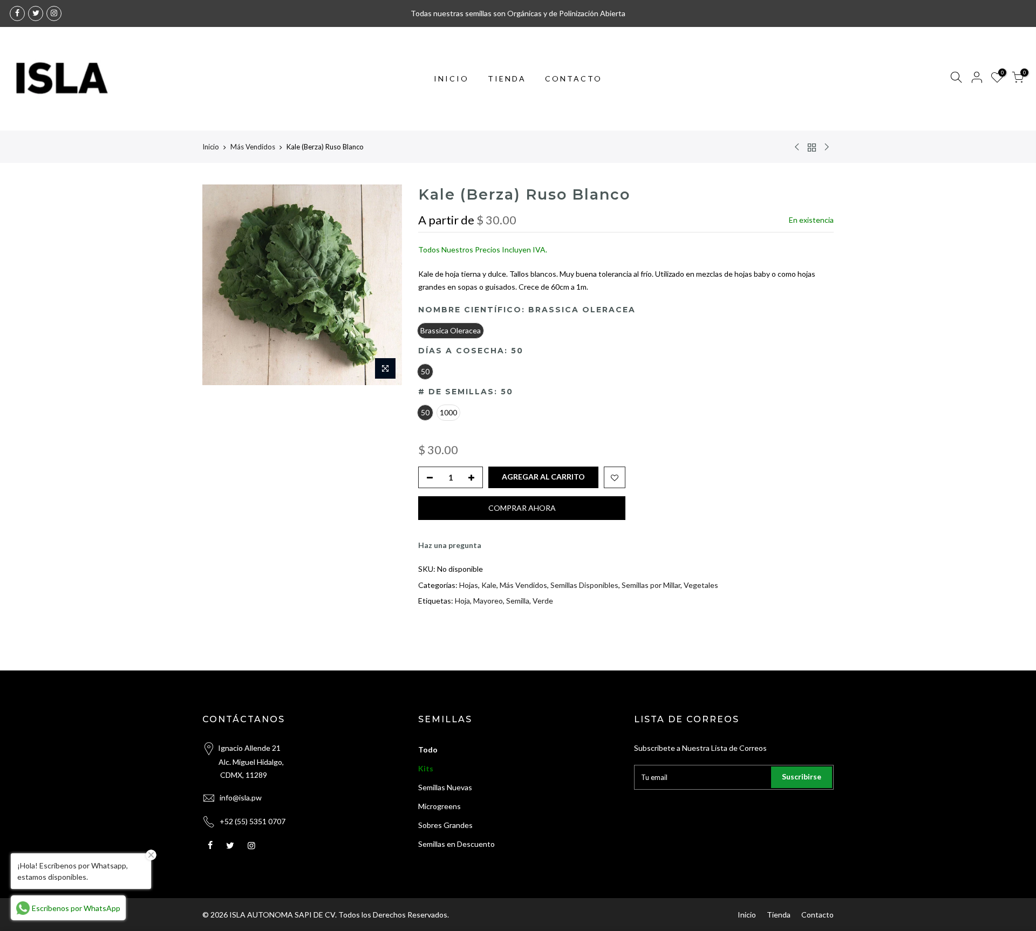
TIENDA (507, 78)
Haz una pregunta (449, 545)
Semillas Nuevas (445, 787)
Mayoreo (488, 600)
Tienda (778, 914)
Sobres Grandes (445, 825)
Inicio (210, 146)
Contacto (817, 914)
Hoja (462, 600)
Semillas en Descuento (456, 843)
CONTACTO (573, 78)
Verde (543, 600)
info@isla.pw (241, 797)
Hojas (468, 585)
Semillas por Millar (651, 585)
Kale (488, 585)
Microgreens (439, 806)
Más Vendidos (252, 146)
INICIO (451, 78)
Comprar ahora (522, 507)
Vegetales (701, 585)
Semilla (517, 600)
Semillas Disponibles (584, 585)
